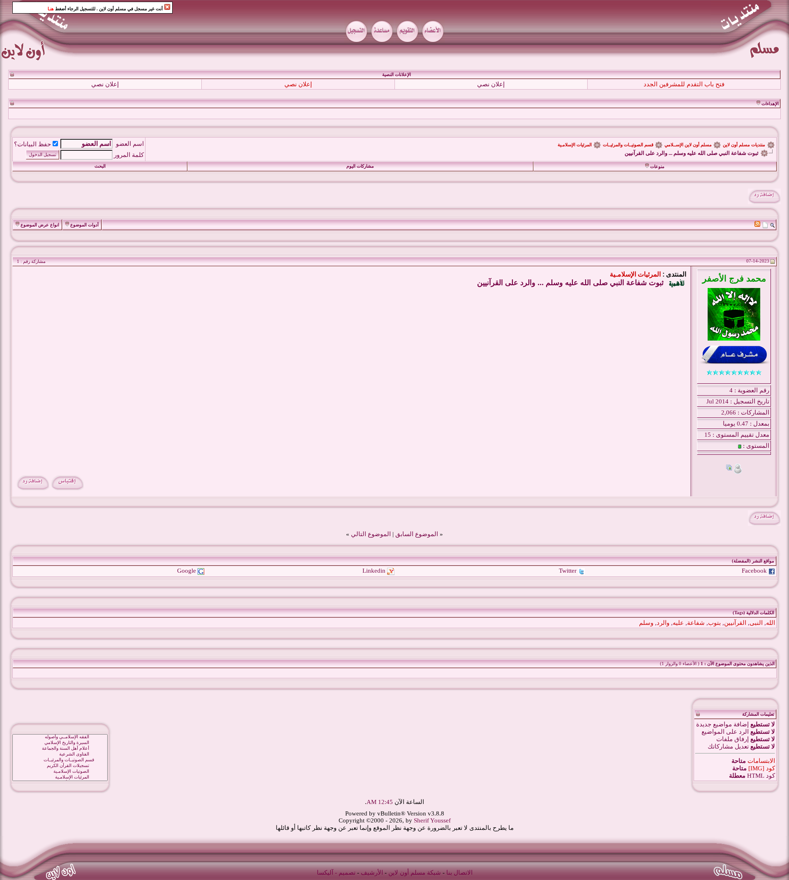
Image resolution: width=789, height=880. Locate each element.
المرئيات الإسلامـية (575, 145)
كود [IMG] (761, 768)
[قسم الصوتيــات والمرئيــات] (60, 760)
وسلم (646, 623)
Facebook (754, 570)
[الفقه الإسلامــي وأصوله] (60, 737)
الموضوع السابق (416, 534)
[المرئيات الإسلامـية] (60, 777)
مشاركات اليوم (360, 166)
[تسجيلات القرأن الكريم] (60, 766)
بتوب (714, 623)
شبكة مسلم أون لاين (414, 872)
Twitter (568, 570)
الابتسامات (761, 761)
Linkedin (373, 570)
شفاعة (696, 623)
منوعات (657, 166)
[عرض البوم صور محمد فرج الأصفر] (729, 468)
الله (770, 623)
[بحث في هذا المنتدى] (772, 224)
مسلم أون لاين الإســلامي (688, 145)
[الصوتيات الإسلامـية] (60, 771)
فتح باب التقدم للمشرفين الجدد (684, 84)
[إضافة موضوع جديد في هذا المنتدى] (765, 224)
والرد (663, 623)
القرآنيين (735, 623)
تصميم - (345, 872)
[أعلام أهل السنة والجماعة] (60, 748)
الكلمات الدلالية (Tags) (753, 612)
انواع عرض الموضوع (40, 225)
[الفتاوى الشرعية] (60, 754)
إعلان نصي (491, 84)
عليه (678, 623)
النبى (756, 623)
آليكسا (325, 872)
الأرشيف (372, 872)
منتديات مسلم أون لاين (744, 145)
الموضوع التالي (371, 534)
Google (186, 570)
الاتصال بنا (459, 872)
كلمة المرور (129, 155)
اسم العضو (130, 144)
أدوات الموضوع (84, 225)
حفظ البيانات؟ (32, 144)
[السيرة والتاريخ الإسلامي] (60, 743)
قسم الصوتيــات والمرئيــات (628, 145)
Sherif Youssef (432, 820)
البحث (100, 166)
